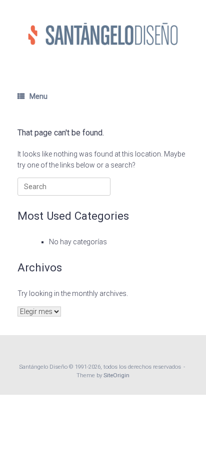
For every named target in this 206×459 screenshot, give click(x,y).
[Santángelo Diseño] (103, 34)
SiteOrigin (117, 375)
